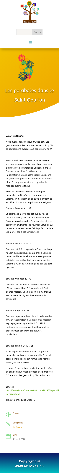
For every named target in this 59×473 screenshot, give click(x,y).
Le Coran (17, 427)
